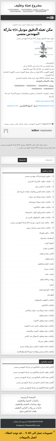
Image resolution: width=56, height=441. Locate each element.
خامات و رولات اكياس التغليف (28, 408)
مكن (16, 124)
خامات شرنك (49, 269)
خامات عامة (49, 274)
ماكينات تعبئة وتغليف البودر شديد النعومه (26, 24)
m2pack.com (12, 106)
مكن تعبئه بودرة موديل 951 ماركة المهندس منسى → (36, 148)
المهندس (31, 124)
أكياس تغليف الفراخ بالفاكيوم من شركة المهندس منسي (33, 372)
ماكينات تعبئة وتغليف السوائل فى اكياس (39, 336)
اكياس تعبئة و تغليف (46, 254)
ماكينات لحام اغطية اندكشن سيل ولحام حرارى (37, 346)
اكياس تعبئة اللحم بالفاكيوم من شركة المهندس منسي (34, 377)
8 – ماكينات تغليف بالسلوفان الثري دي (40, 217)
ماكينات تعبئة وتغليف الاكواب (43, 321)
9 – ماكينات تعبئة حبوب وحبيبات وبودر (40, 228)
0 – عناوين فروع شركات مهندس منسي (39, 176)
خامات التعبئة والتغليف (46, 264)
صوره (51, 285)
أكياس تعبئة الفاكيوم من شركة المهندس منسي (36, 388)
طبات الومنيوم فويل (46, 290)
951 (49, 124)
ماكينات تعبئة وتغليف (46, 315)
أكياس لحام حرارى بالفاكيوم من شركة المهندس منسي (34, 367)
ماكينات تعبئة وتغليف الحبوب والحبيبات (40, 331)
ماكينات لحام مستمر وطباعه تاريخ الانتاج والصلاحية (35, 352)
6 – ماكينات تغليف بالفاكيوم (44, 207)
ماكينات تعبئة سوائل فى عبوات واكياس (39, 310)
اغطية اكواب (49, 243)
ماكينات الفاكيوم (48, 305)
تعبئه (25, 124)
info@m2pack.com (46, 106)
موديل (6, 124)
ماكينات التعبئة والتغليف (28, 400)
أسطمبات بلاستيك (47, 238)
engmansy (46, 130)
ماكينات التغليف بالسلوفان (44, 300)
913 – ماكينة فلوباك (46, 233)
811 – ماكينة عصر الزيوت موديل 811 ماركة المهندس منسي (32, 223)
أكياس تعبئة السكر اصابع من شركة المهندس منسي (35, 382)
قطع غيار (50, 295)
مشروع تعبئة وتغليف (28, 5)
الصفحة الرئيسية (28, 397)
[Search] (53, 17)
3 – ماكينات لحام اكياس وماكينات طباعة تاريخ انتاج (35, 192)
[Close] (54, 431)
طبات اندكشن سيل (28, 411)
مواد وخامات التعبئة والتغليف (28, 404)
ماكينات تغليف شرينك (46, 341)
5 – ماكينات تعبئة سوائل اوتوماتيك (41, 202)
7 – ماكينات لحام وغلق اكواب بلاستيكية (39, 212)
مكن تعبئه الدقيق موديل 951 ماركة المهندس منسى (28, 31)
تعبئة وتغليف (49, 259)
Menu (48, 17)
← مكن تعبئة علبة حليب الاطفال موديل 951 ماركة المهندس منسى (25, 145)
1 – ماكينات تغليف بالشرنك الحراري (41, 181)
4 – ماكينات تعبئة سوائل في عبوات (41, 197)
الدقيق (38, 124)
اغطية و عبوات (48, 248)
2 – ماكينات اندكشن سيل (44, 187)
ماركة (21, 124)
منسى (12, 124)
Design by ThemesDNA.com (28, 425)
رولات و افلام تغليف (47, 279)
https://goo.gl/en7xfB (45, 101)
